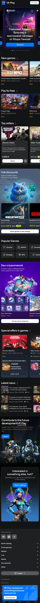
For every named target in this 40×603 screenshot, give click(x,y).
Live (2, 555)
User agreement (5, 579)
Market (3, 551)
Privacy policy (5, 582)
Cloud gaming (6, 547)
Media (3, 559)
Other (3, 567)
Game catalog (6, 543)
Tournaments (6, 563)
